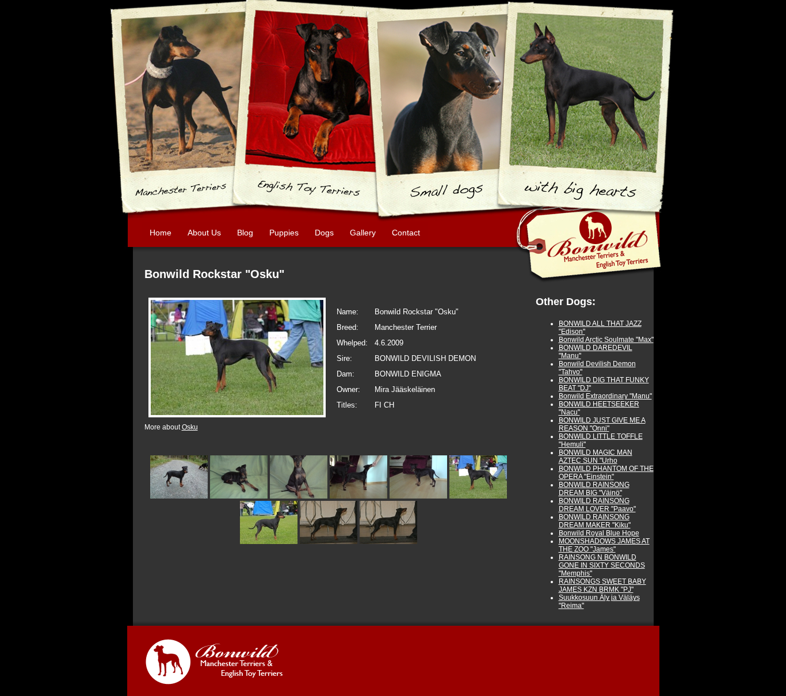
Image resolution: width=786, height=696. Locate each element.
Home (160, 232)
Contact (406, 232)
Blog (245, 232)
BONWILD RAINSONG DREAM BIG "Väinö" (594, 489)
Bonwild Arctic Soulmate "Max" (606, 340)
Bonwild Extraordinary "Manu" (605, 396)
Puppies (284, 232)
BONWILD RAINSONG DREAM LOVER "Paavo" (597, 505)
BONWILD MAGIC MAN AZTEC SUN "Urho (595, 456)
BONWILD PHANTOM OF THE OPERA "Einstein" (606, 473)
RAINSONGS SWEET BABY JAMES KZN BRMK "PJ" (602, 585)
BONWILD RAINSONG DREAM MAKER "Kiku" (595, 521)
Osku (190, 427)
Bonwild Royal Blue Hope (599, 533)
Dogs (324, 232)
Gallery (363, 232)
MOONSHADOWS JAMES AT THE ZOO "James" (604, 545)
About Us (204, 232)
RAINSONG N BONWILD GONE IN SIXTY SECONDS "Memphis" (602, 565)
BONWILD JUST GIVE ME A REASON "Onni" (602, 424)
